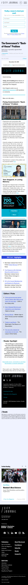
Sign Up (14, 31)
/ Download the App (8, 391)
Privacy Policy (5, 567)
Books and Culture (6, 550)
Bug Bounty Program (7, 571)
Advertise (4, 563)
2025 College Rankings (5, 554)
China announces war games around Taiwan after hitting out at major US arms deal (14, 299)
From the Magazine (9, 499)
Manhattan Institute (7, 565)
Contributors (18, 545)
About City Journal (20, 542)
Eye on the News (6, 544)
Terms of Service (15, 34)
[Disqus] (14, 441)
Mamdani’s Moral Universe (12, 488)
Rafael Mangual (13, 265)
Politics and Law (13, 53)
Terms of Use (5, 569)
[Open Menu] (25, 3)
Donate (5, 412)
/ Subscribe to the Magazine (10, 394)
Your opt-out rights (5, 582)
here (15, 161)
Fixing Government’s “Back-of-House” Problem (14, 103)
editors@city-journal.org (9, 90)
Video (3, 552)
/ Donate (5, 397)
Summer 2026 (21, 499)
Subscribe (17, 548)
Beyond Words (9, 314)
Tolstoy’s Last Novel (10, 322)
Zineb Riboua (6, 485)
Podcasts (4, 548)
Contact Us (18, 554)
